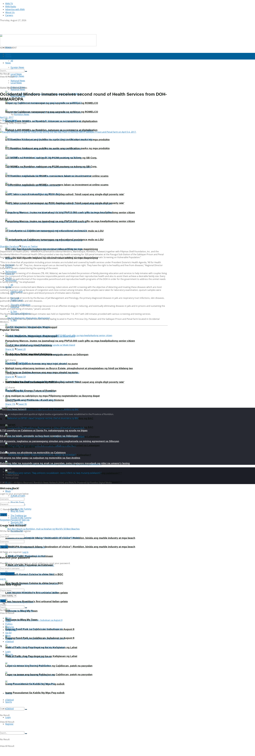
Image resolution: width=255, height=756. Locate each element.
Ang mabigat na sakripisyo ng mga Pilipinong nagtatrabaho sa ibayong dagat (52, 395)
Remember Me (10, 509)
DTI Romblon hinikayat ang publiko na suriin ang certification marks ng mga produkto (57, 148)
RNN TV (9, 3)
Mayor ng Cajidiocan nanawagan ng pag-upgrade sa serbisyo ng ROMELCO (51, 111)
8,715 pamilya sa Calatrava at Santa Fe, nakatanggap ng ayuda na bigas (44, 430)
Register (9, 724)
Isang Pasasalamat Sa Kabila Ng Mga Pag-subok (35, 692)
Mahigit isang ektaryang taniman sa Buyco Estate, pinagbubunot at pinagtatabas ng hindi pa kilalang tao (69, 368)
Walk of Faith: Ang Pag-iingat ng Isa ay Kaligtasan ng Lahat (41, 656)
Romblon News (21, 114)
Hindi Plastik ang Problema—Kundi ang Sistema (34, 408)
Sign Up (25, 519)
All (12, 284)
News (9, 87)
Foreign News (17, 76)
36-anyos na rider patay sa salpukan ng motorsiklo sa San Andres (40, 457)
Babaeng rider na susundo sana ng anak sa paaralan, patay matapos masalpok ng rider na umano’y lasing (65, 463)
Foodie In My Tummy (21, 517)
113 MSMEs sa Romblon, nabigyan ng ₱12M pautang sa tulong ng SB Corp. (51, 166)
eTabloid (9, 708)
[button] (48, 40)
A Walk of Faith (18, 495)
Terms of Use (11, 477)
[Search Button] (26, 709)
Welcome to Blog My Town (21, 619)
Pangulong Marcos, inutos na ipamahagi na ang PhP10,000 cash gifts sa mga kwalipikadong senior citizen (70, 221)
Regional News (20, 87)
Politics (8, 623)
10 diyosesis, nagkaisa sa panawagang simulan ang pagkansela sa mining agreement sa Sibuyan (59, 441)
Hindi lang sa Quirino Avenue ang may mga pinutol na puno (41, 372)
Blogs (8, 491)
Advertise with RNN (15, 9)
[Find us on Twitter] (1, 23)
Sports (8, 701)
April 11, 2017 (6, 117)
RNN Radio (10, 6)
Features (9, 626)
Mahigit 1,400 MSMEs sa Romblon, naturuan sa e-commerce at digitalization (51, 130)
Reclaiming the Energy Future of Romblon (30, 390)
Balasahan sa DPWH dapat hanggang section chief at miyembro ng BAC (49, 427)
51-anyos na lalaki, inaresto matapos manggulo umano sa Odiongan (46, 354)
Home (8, 47)
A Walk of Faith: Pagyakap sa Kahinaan (29, 565)
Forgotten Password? (10, 519)
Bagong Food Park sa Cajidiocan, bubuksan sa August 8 (39, 638)
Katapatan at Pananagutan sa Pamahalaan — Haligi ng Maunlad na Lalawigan (52, 445)
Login (8, 717)
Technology (11, 629)
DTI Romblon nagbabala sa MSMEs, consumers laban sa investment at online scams (57, 184)
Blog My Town (17, 511)
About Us (10, 12)
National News (18, 89)
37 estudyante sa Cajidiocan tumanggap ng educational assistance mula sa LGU (54, 239)
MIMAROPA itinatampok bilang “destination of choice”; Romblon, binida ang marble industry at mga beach (70, 546)
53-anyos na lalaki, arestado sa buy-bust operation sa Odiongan (39, 436)
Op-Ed (8, 632)
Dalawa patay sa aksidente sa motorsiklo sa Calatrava (33, 452)
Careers (9, 15)
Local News (16, 82)
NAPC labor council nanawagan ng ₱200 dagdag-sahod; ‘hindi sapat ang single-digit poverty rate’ (64, 194)
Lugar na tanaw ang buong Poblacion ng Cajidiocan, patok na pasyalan (48, 674)
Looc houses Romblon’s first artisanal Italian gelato (36, 601)
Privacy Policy (12, 474)
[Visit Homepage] (17, 32)
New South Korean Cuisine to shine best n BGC (34, 583)
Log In (25, 552)
